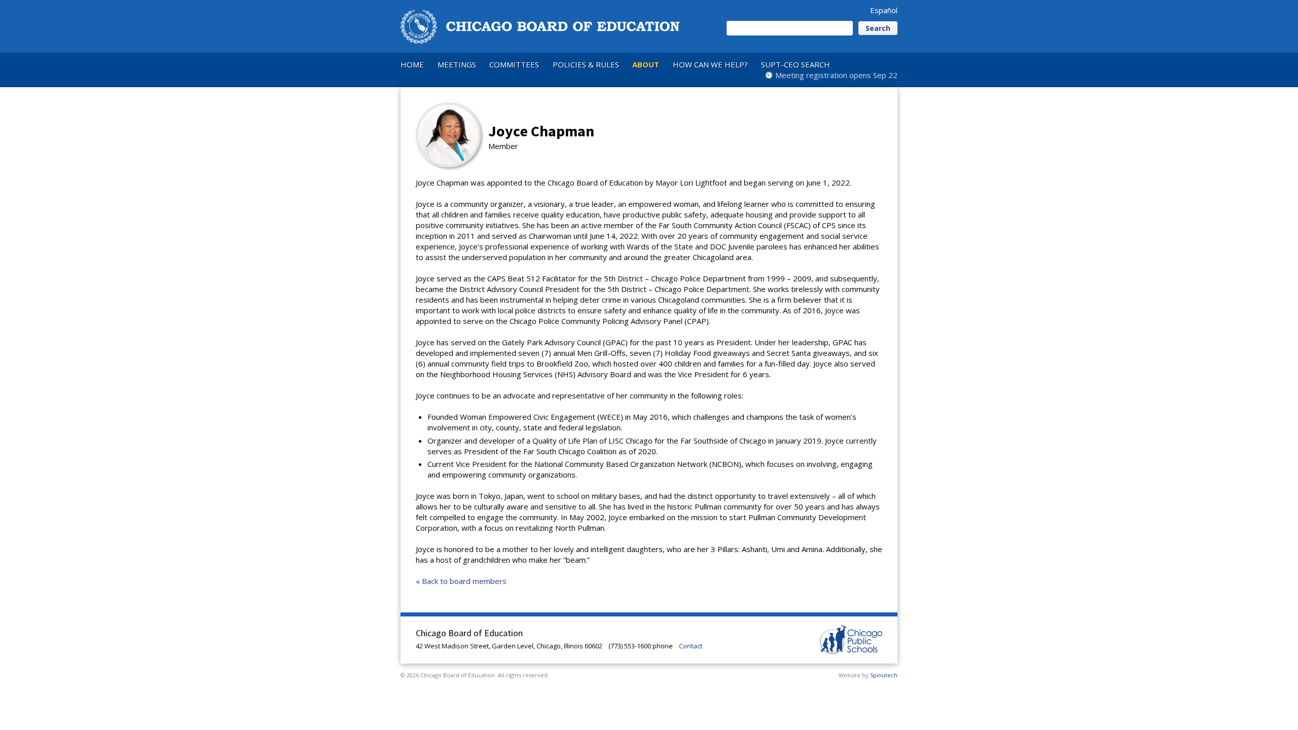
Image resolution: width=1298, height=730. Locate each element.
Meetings (457, 64)
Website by (868, 675)
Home (412, 64)
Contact (690, 645)
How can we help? (710, 64)
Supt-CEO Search (795, 64)
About (645, 64)
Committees (514, 64)
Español (883, 10)
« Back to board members (461, 581)
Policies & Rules (586, 64)
